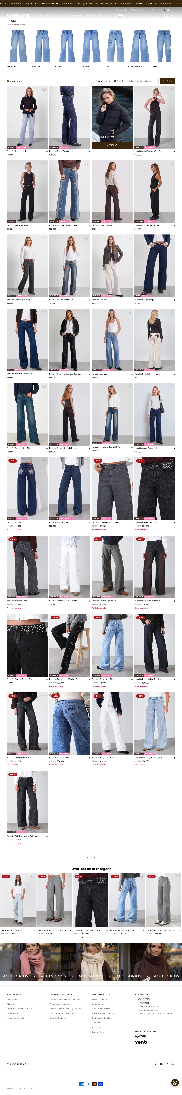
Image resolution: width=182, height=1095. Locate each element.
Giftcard (10, 1004)
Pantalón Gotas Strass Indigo (146, 448)
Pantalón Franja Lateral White (104, 758)
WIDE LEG (36, 67)
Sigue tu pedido (99, 1004)
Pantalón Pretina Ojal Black (146, 522)
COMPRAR (112, 145)
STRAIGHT (12, 67)
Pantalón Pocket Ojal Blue (103, 679)
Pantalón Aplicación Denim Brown (148, 601)
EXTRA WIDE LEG (136, 67)
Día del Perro (98, 1032)
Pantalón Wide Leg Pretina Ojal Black (22, 836)
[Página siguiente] (102, 858)
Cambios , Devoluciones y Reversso (66, 1009)
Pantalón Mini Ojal (99, 374)
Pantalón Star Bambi (15, 522)
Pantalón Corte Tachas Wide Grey (148, 151)
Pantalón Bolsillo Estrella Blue (19, 374)
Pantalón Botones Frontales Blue (63, 225)
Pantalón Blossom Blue (59, 758)
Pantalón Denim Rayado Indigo (62, 151)
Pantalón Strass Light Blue (18, 151)
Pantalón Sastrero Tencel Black (147, 225)
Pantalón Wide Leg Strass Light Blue (149, 758)
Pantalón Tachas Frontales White (63, 601)
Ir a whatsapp (144, 1003)
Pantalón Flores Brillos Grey (18, 300)
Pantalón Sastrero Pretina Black (20, 225)
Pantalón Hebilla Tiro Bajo (60, 522)
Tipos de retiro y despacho (62, 1013)
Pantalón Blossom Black (17, 601)
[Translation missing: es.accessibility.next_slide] (172, 48)
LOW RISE (85, 67)
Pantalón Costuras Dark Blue (19, 448)
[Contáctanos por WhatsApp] (175, 1082)
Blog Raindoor (13, 1013)
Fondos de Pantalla (16, 1018)
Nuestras (101, 81)
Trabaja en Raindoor (101, 1009)
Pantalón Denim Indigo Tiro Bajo (147, 679)
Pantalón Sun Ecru (100, 300)
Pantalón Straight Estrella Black (62, 448)
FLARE (58, 67)
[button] (47, 15)
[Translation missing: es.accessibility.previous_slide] (10, 48)
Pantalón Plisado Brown (102, 225)
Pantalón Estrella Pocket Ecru (147, 374)
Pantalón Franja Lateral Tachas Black (65, 679)
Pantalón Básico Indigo (144, 300)
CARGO (107, 67)
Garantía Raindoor (58, 1018)
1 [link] (80, 858)
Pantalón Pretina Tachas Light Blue (106, 447)
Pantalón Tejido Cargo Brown (104, 601)
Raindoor (16, 1089)
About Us (96, 1023)
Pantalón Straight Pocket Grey (51, 930)
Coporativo (97, 1027)
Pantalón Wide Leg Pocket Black (20, 758)
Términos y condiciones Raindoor (65, 999)
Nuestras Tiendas (100, 999)
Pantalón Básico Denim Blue (61, 300)
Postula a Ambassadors (103, 1013)
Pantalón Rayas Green (11, 930)
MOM (155, 67)
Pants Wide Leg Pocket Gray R (160, 930)
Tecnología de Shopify (28, 1089)
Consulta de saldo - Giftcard (20, 1009)
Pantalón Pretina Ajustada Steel (105, 522)
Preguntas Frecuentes (60, 1004)
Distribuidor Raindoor (102, 1018)
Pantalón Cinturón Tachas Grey (20, 679)
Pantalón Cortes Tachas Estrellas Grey (65, 374)
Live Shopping (13, 999)
